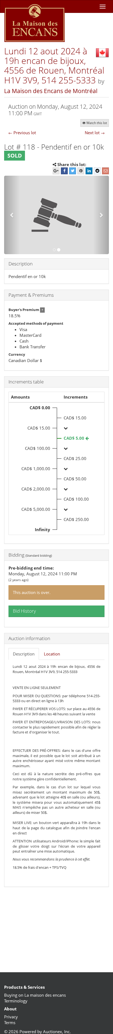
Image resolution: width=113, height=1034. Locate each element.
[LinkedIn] (89, 170)
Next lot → (95, 132)
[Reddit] (97, 170)
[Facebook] (64, 170)
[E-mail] (105, 170)
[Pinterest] (80, 170)
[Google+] (56, 170)
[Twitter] (72, 170)
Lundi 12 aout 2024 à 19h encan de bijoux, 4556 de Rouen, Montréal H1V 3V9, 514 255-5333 (54, 65)
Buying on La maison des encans (35, 995)
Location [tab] (52, 654)
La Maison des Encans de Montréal (50, 91)
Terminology (15, 1001)
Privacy (11, 1016)
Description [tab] (24, 654)
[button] (12, 215)
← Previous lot (22, 132)
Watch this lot (96, 123)
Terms (9, 1022)
